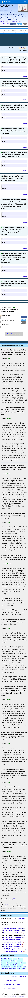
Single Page (22, 48)
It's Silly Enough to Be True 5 (12, 939)
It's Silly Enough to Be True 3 (12, 942)
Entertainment (5, 961)
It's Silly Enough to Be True (11, 946)
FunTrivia (10, 988)
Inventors (20, 965)
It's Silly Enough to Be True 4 (12, 933)
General (20, 959)
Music (10, 959)
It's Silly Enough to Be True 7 (12, 930)
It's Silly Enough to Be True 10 (13, 951)
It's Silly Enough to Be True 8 (12, 937)
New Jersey (12, 968)
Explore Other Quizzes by (15, 976)
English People (5, 967)
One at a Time (13, 48)
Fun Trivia (7, 1)
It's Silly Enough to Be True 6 (12, 928)
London (13, 967)
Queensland (21, 968)
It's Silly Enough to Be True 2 (12, 944)
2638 (24, 32)
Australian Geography (13, 963)
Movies (15, 959)
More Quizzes (12, 984)
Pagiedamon (9, 905)
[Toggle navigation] (25, 1)
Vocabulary (20, 961)
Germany (19, 967)
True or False (5, 965)
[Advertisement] (14, 39)
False (4, 70)
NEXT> (24, 76)
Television (4, 959)
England (3, 963)
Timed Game (23, 50)
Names (23, 963)
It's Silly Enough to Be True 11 (13, 949)
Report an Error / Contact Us (16, 996)
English (13, 961)
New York (13, 965)
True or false (21, 918)
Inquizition (4, 32)
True (3, 67)
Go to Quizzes (10, 980)
